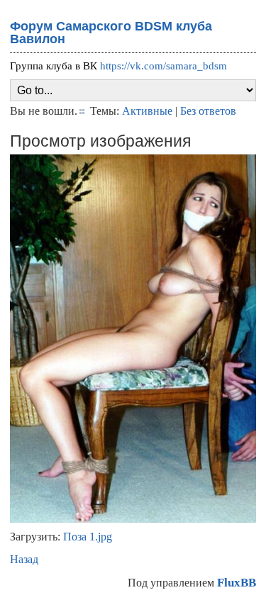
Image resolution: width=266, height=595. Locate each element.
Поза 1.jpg (87, 537)
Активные (147, 111)
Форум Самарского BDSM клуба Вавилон (111, 32)
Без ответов (208, 111)
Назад (24, 559)
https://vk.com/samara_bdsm (163, 66)
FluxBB (236, 582)
